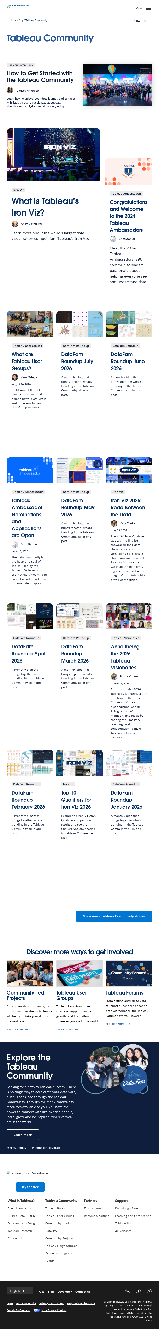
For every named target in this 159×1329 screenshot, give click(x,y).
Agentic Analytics (19, 1208)
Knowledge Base (126, 1208)
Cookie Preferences (18, 1310)
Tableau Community (36, 20)
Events (49, 1261)
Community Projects (59, 1238)
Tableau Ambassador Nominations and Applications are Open (27, 518)
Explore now (115, 1024)
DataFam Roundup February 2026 (28, 800)
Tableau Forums (124, 993)
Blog (21, 20)
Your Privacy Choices (54, 1310)
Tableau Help (124, 1223)
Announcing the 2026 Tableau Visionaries (125, 657)
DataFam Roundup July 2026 (77, 361)
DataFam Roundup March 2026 (75, 653)
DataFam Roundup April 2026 (28, 653)
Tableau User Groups (71, 995)
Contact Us (15, 1238)
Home (13, 20)
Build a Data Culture (22, 1216)
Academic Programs (59, 1253)
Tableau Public (55, 1208)
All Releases (123, 1231)
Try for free (30, 1187)
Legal (10, 1303)
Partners (90, 1200)
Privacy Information (51, 1303)
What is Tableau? (21, 1200)
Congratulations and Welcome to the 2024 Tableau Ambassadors (128, 216)
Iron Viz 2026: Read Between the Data (128, 507)
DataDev (51, 1231)
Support (121, 1200)
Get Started (15, 1029)
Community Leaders (59, 1223)
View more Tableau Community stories (114, 916)
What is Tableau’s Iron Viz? (45, 207)
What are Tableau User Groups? (27, 361)
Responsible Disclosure (81, 1303)
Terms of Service (26, 1303)
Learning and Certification (133, 1216)
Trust (40, 1291)
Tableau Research (20, 1231)
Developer (65, 1291)
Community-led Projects (25, 995)
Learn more (64, 1029)
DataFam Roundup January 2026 (126, 800)
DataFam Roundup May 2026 (78, 507)
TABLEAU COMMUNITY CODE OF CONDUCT (33, 1148)
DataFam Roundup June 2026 (128, 361)
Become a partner (96, 1216)
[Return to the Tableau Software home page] (21, 4)
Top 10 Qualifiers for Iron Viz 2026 (76, 800)
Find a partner (94, 1208)
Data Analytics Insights (23, 1223)
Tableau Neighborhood (61, 1246)
